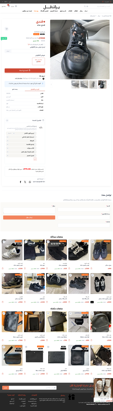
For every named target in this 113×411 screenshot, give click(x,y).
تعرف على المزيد (18, 78)
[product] (103, 388)
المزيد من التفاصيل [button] (35, 89)
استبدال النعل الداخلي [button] (28, 137)
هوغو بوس (65, 263)
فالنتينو (21, 297)
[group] (80, 84)
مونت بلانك (109, 335)
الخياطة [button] (32, 141)
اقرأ (29, 44)
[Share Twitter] (25, 182)
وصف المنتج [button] (14, 89)
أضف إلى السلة (23, 70)
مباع (92, 302)
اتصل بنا (107, 2)
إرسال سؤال (29, 217)
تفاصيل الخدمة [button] (36, 120)
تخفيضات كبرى (84, 245)
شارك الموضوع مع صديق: (39, 181)
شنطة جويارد (106, 398)
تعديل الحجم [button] (30, 156)
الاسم (108, 206)
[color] (110, 295)
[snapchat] (92, 396)
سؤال (53, 206)
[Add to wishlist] (7, 29)
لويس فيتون (86, 263)
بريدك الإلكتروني (105, 214)
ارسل (5, 388)
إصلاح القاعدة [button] (30, 144)
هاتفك (108, 222)
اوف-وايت (87, 335)
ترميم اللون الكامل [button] (29, 133)
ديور (44, 263)
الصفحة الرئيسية (105, 16)
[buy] (91, 269)
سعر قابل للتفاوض (107, 241)
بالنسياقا (87, 297)
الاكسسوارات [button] (30, 148)
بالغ (35, 159)
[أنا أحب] (92, 241)
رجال (99, 16)
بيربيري (88, 368)
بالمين (44, 297)
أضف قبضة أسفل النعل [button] (27, 152)
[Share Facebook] (20, 182)
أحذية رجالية (92, 16)
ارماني (66, 368)
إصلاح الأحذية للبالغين (31, 126)
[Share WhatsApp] (103, 1)
